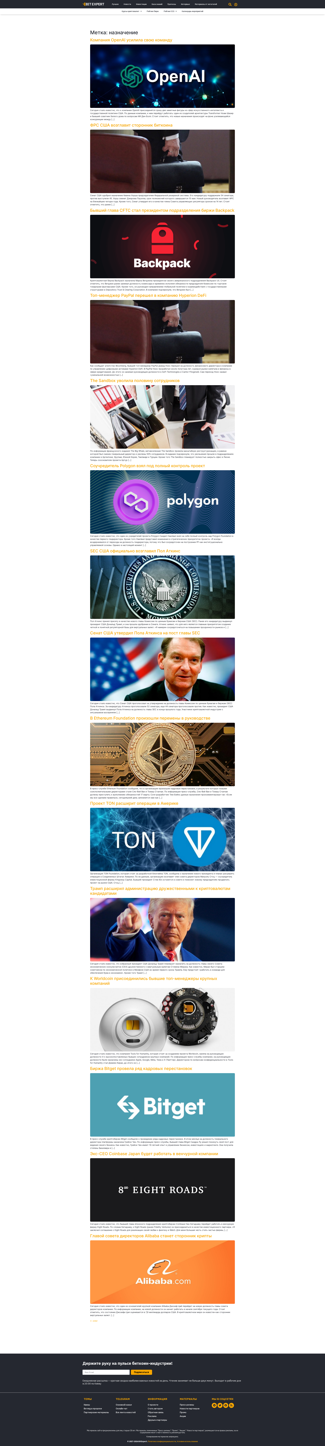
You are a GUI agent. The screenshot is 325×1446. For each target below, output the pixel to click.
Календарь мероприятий (192, 11)
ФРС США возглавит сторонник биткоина (131, 125)
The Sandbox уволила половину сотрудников (135, 380)
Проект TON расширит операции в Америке (134, 803)
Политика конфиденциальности (162, 1441)
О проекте (153, 1404)
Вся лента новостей (126, 1412)
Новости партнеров (189, 1408)
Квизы (87, 1404)
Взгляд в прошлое (93, 1408)
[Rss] (231, 1405)
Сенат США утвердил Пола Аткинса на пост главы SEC (145, 632)
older (94, 1321)
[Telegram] (214, 1405)
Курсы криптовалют (130, 11)
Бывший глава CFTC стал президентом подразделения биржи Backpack (162, 210)
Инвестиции (141, 4)
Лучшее (115, 4)
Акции (183, 1416)
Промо (183, 1412)
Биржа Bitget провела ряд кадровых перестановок (141, 1068)
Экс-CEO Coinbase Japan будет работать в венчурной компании (154, 1153)
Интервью (185, 4)
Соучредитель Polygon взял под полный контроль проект (147, 465)
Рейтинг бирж (153, 11)
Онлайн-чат (121, 1408)
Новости (127, 4)
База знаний (157, 4)
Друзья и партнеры (157, 1420)
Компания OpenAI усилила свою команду (131, 39)
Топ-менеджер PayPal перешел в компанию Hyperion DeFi (148, 295)
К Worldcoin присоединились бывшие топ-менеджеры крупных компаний (153, 981)
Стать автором (155, 1408)
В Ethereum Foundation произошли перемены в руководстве (150, 718)
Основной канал (124, 1404)
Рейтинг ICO (169, 11)
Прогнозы (171, 4)
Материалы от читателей (206, 4)
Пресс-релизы (187, 1404)
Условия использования (187, 1441)
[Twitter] (220, 1405)
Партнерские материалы (96, 1412)
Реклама (152, 1416)
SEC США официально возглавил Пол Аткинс (135, 550)
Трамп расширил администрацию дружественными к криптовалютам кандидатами (160, 891)
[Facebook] (225, 1405)
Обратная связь (155, 1412)
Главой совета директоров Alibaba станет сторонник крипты (151, 1235)
